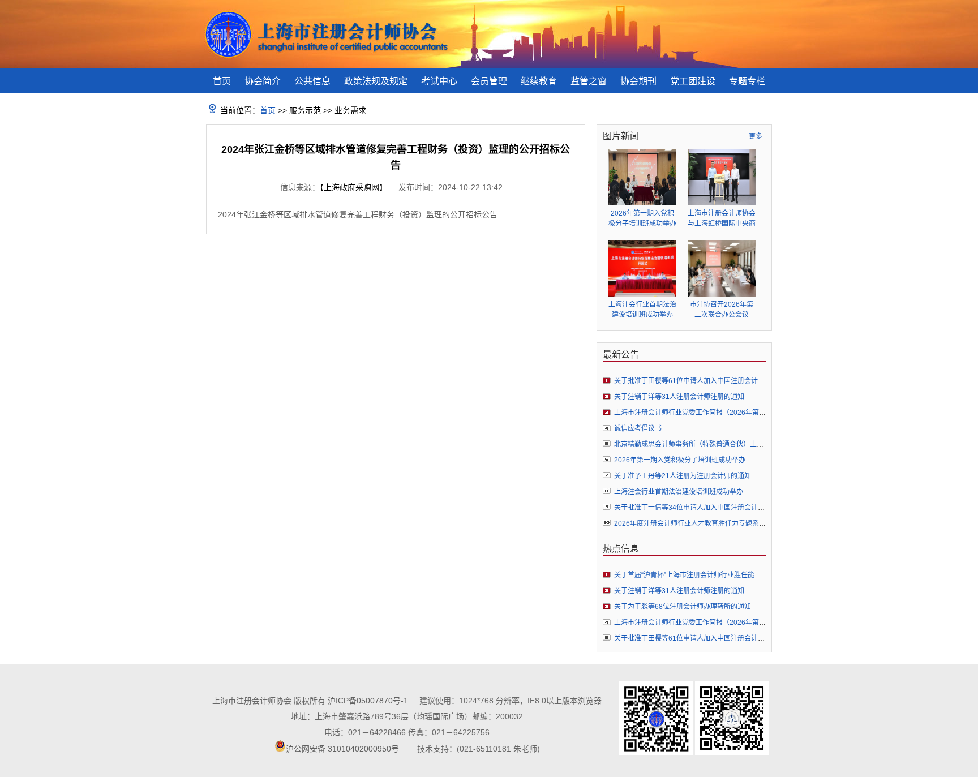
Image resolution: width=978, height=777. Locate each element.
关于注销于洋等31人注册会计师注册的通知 (679, 397)
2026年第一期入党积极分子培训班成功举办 (642, 218)
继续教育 (539, 81)
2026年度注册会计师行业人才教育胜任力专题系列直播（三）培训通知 (720, 523)
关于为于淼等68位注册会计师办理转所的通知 (682, 607)
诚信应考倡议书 (638, 428)
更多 (755, 136)
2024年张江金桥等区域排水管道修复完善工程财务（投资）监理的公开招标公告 (357, 214)
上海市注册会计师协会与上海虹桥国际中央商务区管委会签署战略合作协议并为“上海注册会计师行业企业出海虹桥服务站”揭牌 (722, 218)
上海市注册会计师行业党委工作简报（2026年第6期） (695, 413)
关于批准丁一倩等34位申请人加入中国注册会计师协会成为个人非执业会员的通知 (737, 508)
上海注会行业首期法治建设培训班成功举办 (642, 310)
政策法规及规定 (376, 81)
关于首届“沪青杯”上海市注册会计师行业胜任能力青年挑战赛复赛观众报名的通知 (735, 575)
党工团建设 (692, 81)
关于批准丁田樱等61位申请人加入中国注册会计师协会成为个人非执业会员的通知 (737, 381)
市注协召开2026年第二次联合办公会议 (721, 310)
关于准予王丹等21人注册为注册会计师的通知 (682, 476)
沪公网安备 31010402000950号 (342, 748)
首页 (222, 81)
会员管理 (489, 81)
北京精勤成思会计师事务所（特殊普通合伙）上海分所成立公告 (709, 444)
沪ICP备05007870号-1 (368, 700)
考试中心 (439, 81)
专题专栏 (747, 81)
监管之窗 (588, 81)
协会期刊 (638, 81)
